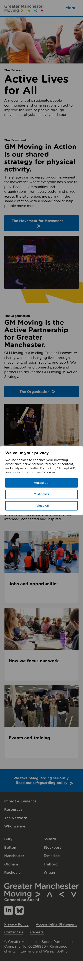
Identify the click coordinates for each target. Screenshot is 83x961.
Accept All (41, 482)
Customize (41, 494)
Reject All (41, 505)
